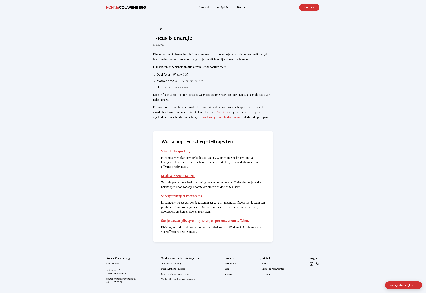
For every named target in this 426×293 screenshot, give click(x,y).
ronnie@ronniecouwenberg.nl (121, 279)
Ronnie (241, 7)
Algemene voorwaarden (272, 269)
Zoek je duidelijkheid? (403, 285)
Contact (309, 7)
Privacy (264, 264)
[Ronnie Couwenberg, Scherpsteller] (126, 7)
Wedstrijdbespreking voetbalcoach (178, 279)
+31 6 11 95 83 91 (114, 282)
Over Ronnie (112, 264)
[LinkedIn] (318, 264)
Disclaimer (266, 274)
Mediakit (229, 274)
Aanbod (203, 7)
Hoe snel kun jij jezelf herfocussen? (218, 117)
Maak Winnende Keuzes (178, 176)
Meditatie (223, 112)
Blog (227, 269)
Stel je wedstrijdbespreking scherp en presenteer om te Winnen (206, 221)
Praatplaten (222, 7)
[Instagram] (311, 264)
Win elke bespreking (175, 151)
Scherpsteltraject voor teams (181, 196)
